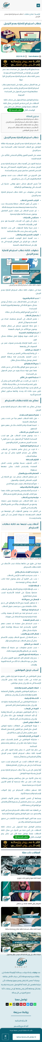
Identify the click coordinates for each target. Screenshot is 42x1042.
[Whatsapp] (34, 1004)
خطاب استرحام (17, 290)
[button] (38, 5)
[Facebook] (31, 1004)
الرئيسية (37, 14)
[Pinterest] (21, 1004)
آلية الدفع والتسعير (21, 1026)
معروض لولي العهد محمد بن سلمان (28, 903)
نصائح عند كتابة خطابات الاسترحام (27, 125)
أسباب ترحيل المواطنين (30, 130)
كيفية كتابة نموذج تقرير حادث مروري (29, 878)
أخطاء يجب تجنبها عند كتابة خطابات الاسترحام (23, 127)
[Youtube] (24, 1004)
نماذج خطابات (28, 14)
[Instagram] (17, 1004)
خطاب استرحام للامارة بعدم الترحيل (26, 119)
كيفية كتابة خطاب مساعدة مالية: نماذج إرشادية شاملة (23, 929)
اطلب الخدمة (17, 110)
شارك (5, 1038)
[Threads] (7, 1004)
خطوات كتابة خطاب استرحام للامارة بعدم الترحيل (22, 122)
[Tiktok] (14, 1004)
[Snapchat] (10, 1004)
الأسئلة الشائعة (21, 1021)
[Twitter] (28, 1004)
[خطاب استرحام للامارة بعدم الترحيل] (21, 66)
